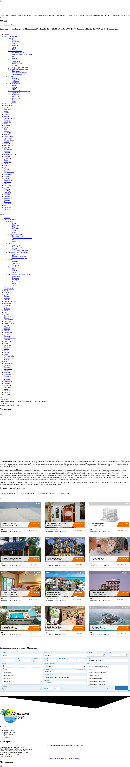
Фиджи (14, 65)
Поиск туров (8, 103)
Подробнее (4, 403)
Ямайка (14, 58)
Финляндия (8, 198)
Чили (14, 102)
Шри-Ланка (8, 138)
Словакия (7, 193)
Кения (14, 40)
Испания (7, 163)
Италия (6, 165)
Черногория (8, 203)
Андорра (7, 147)
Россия (10, 76)
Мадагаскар (16, 42)
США (14, 89)
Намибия (15, 45)
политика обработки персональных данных (65, 758)
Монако (6, 178)
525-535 (3, 21)
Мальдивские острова (19, 72)
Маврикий (16, 71)
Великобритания (10, 154)
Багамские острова (18, 52)
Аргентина (16, 92)
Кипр (6, 167)
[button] (65, 214)
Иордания (7, 120)
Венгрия (7, 156)
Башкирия (15, 78)
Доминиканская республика (22, 54)
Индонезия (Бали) (10, 118)
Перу (14, 100)
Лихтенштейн (9, 173)
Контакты (7, 109)
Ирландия (7, 162)
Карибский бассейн (15, 51)
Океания (11, 60)
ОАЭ (6, 129)
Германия (7, 158)
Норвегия (7, 182)
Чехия (6, 205)
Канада (14, 85)
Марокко (15, 43)
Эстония (7, 211)
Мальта (6, 176)
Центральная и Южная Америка (19, 91)
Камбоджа (7, 122)
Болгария (7, 153)
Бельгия (7, 151)
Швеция (7, 209)
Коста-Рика (16, 98)
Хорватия (7, 202)
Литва (6, 171)
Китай (6, 123)
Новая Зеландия (17, 63)
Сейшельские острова (19, 74)
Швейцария (8, 207)
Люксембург (8, 174)
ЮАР (14, 49)
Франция (7, 200)
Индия (6, 116)
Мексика (15, 87)
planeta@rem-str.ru (6, 756)
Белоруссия (8, 149)
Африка (11, 38)
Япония (6, 142)
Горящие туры (9, 105)
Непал (6, 127)
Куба (14, 56)
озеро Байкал (16, 80)
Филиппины (8, 136)
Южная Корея (9, 140)
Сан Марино (8, 191)
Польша (7, 183)
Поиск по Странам (10, 36)
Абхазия (7, 143)
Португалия (8, 185)
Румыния (7, 189)
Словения (7, 194)
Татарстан (15, 82)
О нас (6, 111)
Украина (7, 196)
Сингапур (7, 133)
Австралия (16, 62)
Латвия (6, 169)
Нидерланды (8, 180)
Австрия (7, 145)
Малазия (7, 125)
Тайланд (7, 134)
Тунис (14, 47)
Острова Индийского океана (18, 69)
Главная (7, 34)
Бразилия (15, 94)
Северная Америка (14, 83)
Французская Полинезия (20, 67)
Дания (6, 160)
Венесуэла (15, 96)
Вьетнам (7, 113)
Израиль (7, 114)
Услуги (6, 107)
